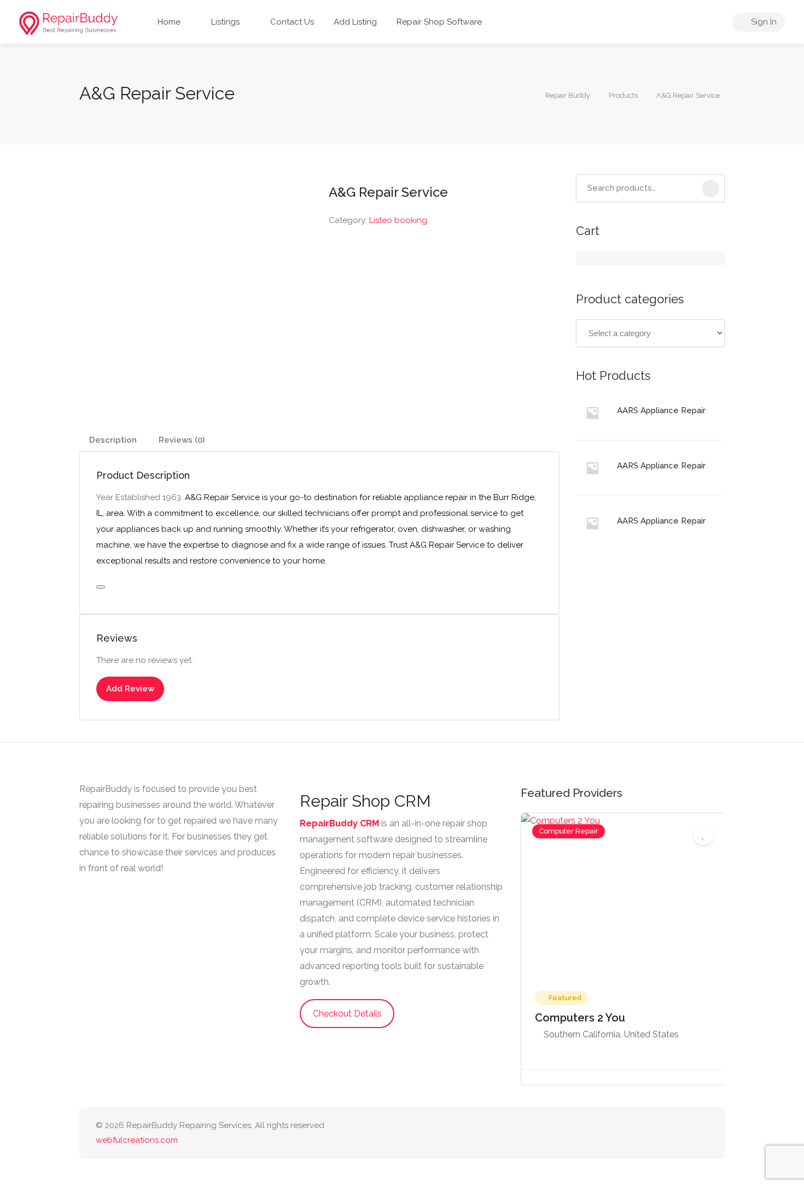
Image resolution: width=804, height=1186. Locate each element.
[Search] (710, 188)
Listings (224, 22)
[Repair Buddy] (68, 22)
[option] (623, 949)
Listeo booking (398, 220)
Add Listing (355, 22)
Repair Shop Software (439, 22)
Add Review (130, 689)
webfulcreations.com (137, 1140)
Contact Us (291, 22)
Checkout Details (347, 1013)
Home (167, 22)
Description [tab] (113, 440)
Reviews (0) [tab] (182, 440)
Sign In (763, 22)
